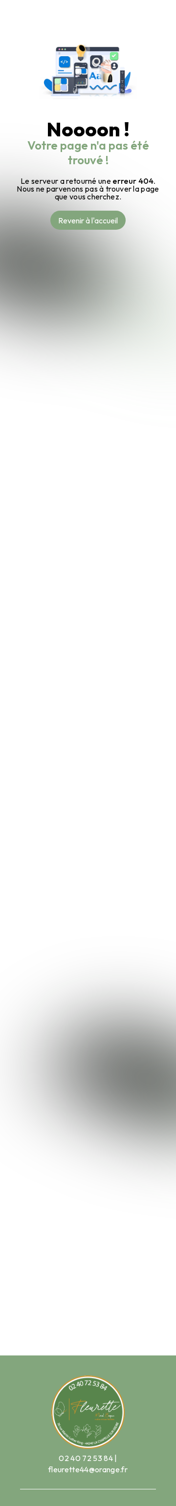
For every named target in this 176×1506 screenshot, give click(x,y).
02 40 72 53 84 (85, 1458)
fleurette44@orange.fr (88, 1469)
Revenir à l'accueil (88, 220)
